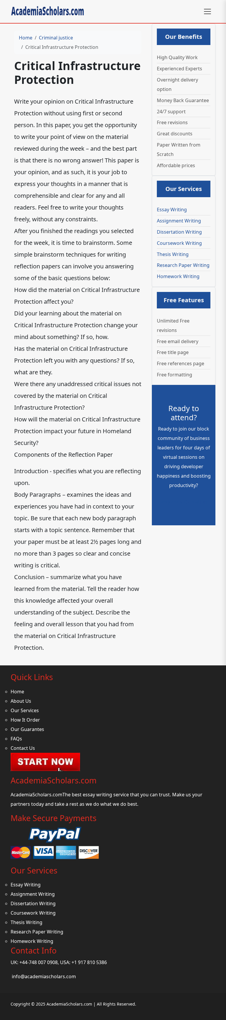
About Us (21, 701)
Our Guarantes (27, 729)
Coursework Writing (179, 243)
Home (25, 37)
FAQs (16, 738)
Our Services (25, 710)
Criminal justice (56, 37)
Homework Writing (178, 276)
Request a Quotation (184, 502)
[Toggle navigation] (207, 11)
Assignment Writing (179, 220)
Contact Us (23, 748)
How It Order (25, 720)
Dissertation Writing (179, 232)
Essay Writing (172, 209)
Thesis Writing (173, 254)
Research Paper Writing (183, 265)
